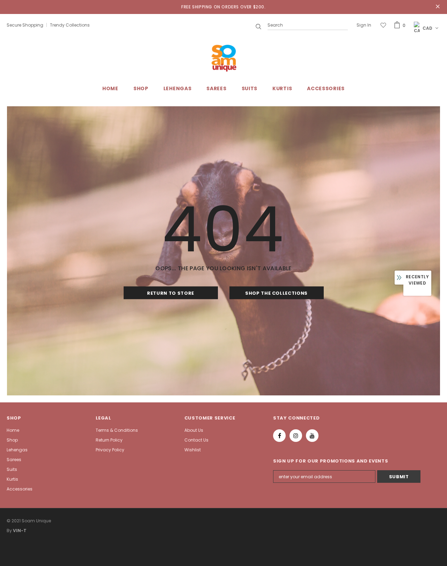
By (9, 530)
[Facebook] (279, 435)
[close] (437, 6)
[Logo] (223, 58)
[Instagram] (296, 435)
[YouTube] (312, 435)
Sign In (364, 25)
